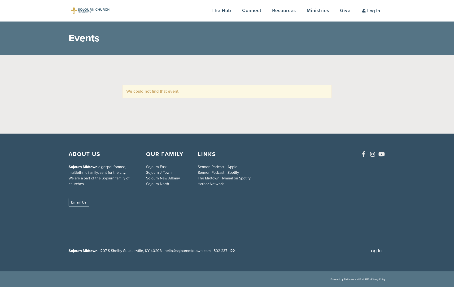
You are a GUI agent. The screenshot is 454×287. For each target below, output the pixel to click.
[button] (252, 10)
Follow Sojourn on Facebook (363, 154)
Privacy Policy (378, 279)
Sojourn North (157, 184)
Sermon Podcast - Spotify (218, 172)
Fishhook (349, 279)
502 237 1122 (224, 250)
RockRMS (364, 279)
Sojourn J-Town (159, 172)
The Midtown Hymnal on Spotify (224, 178)
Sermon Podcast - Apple (217, 167)
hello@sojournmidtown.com (188, 250)
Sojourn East (156, 167)
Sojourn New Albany (163, 178)
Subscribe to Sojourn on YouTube (381, 154)
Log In (373, 10)
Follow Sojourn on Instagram (372, 154)
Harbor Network (211, 184)
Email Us (79, 202)
